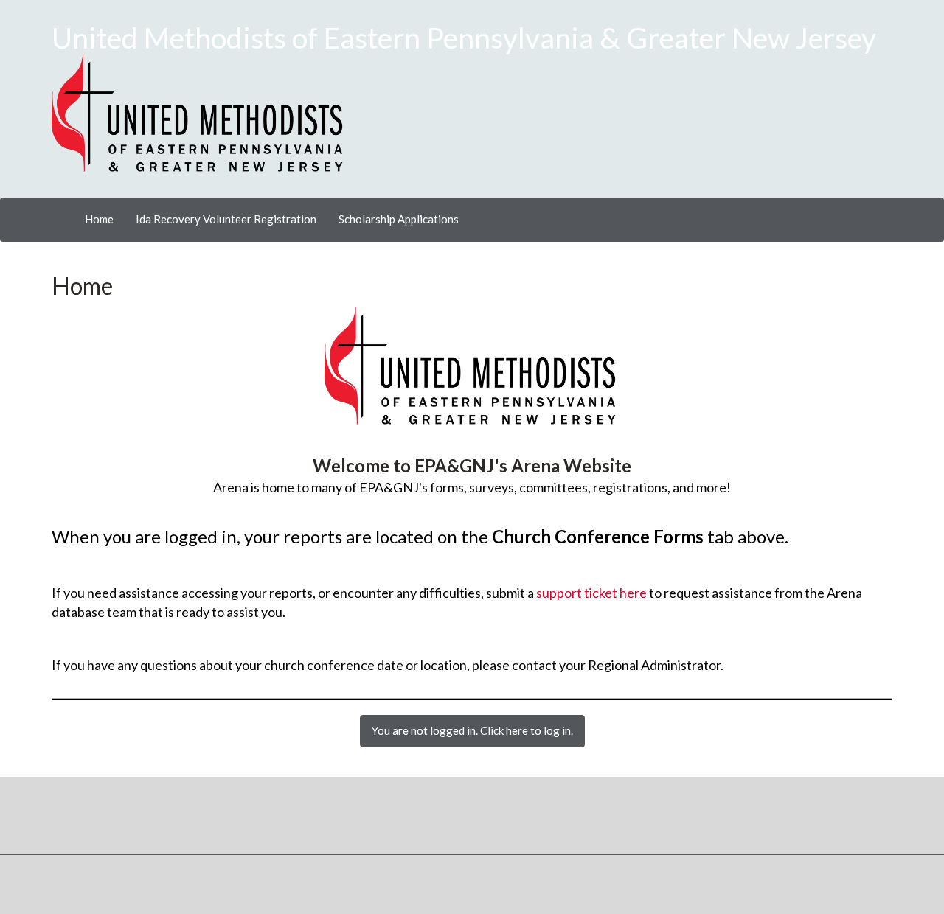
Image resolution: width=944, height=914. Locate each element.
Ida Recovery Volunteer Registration (226, 219)
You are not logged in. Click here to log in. (472, 730)
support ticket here (591, 593)
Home (99, 219)
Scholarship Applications (399, 219)
